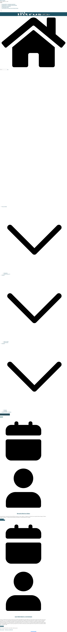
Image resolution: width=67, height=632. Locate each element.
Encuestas (5, 411)
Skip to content (2, 0)
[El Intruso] (33, 68)
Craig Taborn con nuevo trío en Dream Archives (10, 8)
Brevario (3, 343)
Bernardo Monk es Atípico (23, 513)
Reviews (3, 275)
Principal (5, 410)
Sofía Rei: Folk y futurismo (6, 6)
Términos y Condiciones (9, 629)
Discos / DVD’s (6, 341)
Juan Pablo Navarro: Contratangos (23, 616)
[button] (34, 272)
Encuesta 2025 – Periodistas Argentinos (8, 4)
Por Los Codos (4, 206)
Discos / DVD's (2, 520)
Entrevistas (5, 273)
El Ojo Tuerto (6, 342)
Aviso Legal (2, 629)
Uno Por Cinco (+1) (7, 274)
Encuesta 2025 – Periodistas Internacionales (9, 5)
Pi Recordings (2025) (5, 7)
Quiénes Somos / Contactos (6, 412)
